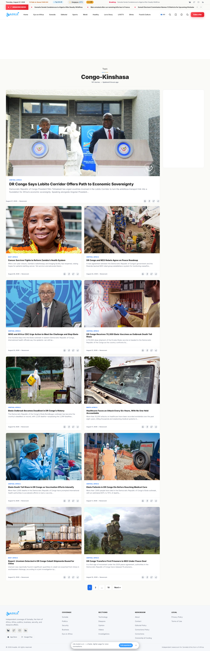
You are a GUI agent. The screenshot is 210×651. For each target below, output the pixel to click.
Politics (65, 621)
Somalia (52, 15)
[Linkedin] (202, 2)
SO (163, 14)
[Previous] (197, 7)
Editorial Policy (140, 625)
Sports (75, 15)
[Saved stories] (175, 14)
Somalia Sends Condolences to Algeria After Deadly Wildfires (59, 7)
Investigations (103, 634)
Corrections (139, 634)
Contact (138, 621)
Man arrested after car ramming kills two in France (110, 7)
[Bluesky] (189, 2)
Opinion (101, 625)
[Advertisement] (105, 39)
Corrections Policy (142, 630)
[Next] (201, 7)
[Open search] (169, 14)
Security (65, 625)
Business (65, 630)
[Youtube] (198, 2)
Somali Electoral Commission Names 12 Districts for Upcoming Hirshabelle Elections (171, 7)
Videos (101, 630)
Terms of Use (176, 621)
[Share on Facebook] (149, 201)
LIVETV (121, 15)
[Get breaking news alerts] (181, 14)
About (137, 617)
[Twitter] (194, 2)
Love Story (108, 15)
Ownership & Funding (143, 638)
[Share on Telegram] (158, 201)
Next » (117, 587)
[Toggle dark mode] (187, 14)
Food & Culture (145, 15)
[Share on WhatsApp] (145, 201)
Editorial (64, 15)
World (85, 15)
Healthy (96, 15)
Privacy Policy (177, 617)
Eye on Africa (38, 15)
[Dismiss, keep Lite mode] (136, 645)
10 (108, 587)
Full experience (125, 645)
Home (25, 15)
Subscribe (197, 15)
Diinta (131, 15)
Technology (103, 617)
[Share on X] (153, 201)
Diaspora (101, 621)
